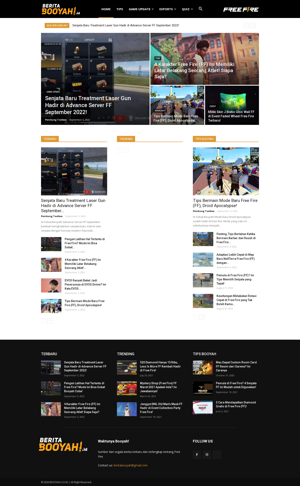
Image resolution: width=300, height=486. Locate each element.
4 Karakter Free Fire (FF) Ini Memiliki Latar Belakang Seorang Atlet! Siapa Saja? (82, 408)
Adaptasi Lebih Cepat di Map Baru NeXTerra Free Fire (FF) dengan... (236, 258)
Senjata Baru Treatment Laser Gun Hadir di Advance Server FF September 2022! (125, 25)
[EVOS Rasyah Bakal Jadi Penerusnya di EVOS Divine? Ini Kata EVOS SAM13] (51, 285)
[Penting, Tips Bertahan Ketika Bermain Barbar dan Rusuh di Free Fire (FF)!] (203, 239)
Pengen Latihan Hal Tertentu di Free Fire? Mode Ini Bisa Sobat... (85, 243)
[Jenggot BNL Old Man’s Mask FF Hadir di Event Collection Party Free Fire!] (127, 409)
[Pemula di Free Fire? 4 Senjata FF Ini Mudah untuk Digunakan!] (203, 388)
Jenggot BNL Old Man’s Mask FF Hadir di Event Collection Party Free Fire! (161, 408)
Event (213, 106)
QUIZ (186, 9)
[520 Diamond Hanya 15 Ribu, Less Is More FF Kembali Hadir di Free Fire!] (127, 367)
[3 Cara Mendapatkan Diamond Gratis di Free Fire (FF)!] (203, 407)
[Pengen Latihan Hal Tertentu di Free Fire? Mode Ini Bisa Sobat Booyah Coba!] (51, 244)
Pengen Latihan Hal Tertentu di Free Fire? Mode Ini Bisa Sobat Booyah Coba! (84, 387)
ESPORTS (166, 9)
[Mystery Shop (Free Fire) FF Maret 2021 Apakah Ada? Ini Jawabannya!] (127, 388)
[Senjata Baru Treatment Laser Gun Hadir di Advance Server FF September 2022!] (95, 79)
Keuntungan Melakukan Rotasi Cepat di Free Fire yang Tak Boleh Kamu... (237, 300)
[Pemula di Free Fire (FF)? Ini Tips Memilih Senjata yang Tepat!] (203, 280)
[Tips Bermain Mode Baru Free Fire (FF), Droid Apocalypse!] (177, 105)
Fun (158, 58)
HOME (106, 9)
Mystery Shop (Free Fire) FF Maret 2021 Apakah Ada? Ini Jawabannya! (158, 387)
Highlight (160, 111)
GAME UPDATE (139, 9)
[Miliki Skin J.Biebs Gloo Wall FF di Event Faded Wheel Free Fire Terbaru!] (232, 105)
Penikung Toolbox (51, 216)
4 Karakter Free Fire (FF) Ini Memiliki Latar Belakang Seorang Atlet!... (83, 264)
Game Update (53, 92)
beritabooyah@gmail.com (131, 465)
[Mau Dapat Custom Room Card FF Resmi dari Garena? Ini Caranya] (203, 367)
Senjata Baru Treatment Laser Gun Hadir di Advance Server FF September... (73, 205)
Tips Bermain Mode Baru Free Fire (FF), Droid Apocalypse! (225, 203)
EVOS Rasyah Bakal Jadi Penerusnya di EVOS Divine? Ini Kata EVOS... (85, 284)
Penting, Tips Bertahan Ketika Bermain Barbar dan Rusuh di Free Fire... (236, 238)
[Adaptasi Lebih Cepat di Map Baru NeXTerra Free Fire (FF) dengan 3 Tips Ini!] (203, 260)
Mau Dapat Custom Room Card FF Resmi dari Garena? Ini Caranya (236, 366)
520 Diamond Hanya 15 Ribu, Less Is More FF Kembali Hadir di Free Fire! (160, 366)
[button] (201, 9)
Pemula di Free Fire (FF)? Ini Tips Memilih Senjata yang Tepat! (235, 279)
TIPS (119, 9)
